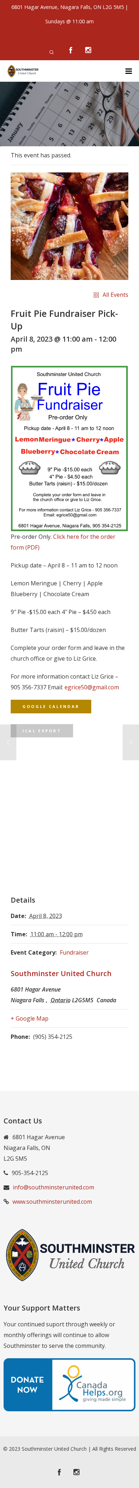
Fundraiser (74, 952)
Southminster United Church (61, 973)
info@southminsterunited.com (53, 1187)
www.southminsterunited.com (52, 1202)
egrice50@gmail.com (92, 687)
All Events (115, 295)
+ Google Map (29, 1018)
